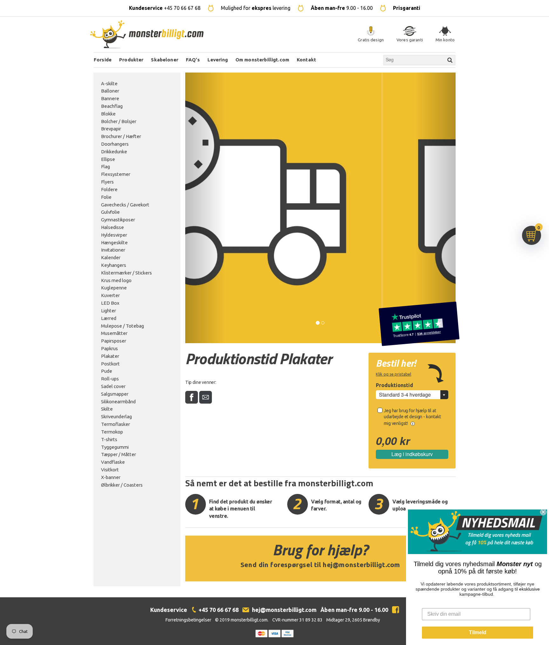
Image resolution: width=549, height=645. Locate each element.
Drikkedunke (114, 151)
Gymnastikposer (118, 219)
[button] (205, 208)
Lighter (108, 310)
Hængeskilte (114, 242)
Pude (106, 371)
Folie (106, 197)
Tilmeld (477, 632)
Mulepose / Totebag (122, 326)
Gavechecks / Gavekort (125, 204)
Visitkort (110, 469)
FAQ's (193, 59)
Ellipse (108, 159)
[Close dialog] (543, 512)
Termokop (112, 431)
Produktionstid (394, 385)
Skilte (107, 409)
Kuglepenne (114, 287)
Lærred (108, 318)
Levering (217, 59)
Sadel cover (113, 386)
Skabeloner (164, 59)
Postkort (110, 363)
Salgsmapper (114, 394)
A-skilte (109, 83)
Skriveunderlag (116, 416)
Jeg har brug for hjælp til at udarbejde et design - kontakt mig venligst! (412, 417)
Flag (105, 166)
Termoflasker (115, 424)
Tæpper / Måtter (118, 454)
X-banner (110, 477)
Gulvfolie (110, 212)
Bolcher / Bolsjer (118, 121)
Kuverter (110, 295)
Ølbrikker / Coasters (122, 485)
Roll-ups (110, 378)
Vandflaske (113, 462)
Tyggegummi (115, 447)
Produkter (131, 59)
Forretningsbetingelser (188, 619)
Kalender (110, 257)
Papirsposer (113, 340)
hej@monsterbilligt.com (361, 564)
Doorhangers (115, 144)
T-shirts (109, 439)
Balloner (110, 91)
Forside (103, 59)
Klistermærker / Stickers (126, 272)
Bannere (110, 98)
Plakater (110, 356)
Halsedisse (112, 227)
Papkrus (109, 348)
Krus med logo (116, 280)
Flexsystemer (115, 174)
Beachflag (112, 106)
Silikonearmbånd (118, 401)
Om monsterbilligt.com (262, 59)
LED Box (110, 303)
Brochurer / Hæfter (121, 136)
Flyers (107, 181)
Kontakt (306, 59)
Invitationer (113, 250)
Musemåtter (114, 333)
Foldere (109, 189)
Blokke (108, 113)
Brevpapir (111, 128)
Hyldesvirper (114, 235)
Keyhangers (113, 265)
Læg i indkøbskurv (412, 454)
